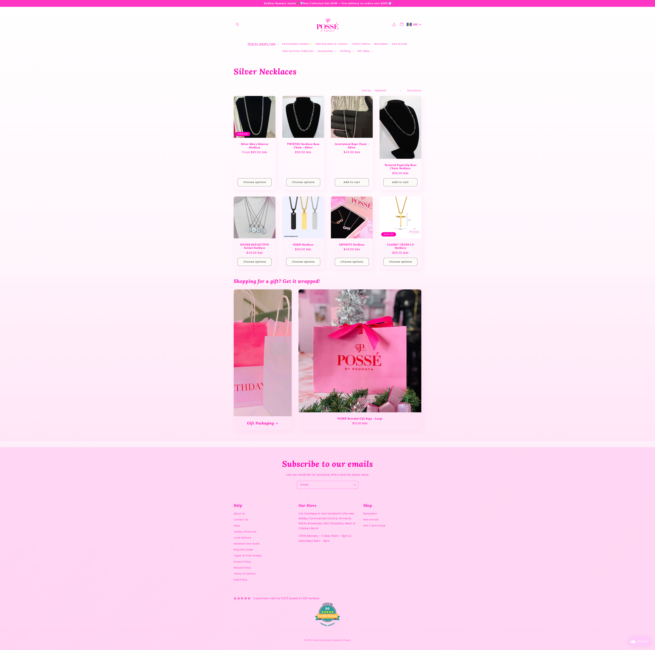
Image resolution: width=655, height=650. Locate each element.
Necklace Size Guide (246, 543)
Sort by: (366, 90)
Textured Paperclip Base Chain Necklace (400, 166)
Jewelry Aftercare (245, 531)
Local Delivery (242, 537)
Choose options (254, 182)
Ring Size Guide (243, 549)
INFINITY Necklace (352, 244)
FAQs (237, 525)
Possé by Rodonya (322, 640)
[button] (237, 24)
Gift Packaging (260, 423)
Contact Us (241, 519)
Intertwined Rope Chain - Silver (352, 145)
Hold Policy (241, 579)
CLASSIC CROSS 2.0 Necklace (400, 246)
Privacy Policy (242, 561)
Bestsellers (370, 513)
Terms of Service (245, 573)
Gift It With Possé (374, 525)
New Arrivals (371, 519)
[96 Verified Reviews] (327, 628)
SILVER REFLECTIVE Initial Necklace (254, 246)
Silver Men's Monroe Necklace (254, 145)
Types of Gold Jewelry (248, 555)
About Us (239, 513)
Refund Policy (242, 567)
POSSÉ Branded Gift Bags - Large (359, 418)
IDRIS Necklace (303, 244)
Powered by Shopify (341, 640)
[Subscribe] (354, 485)
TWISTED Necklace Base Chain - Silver (303, 145)
